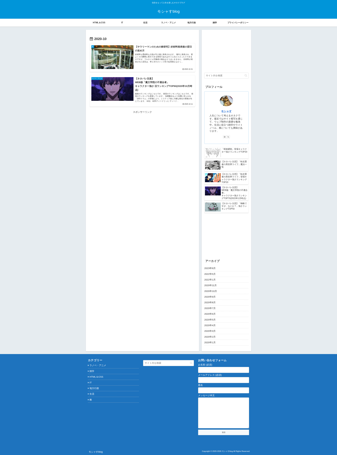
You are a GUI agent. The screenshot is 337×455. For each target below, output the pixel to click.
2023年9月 (210, 268)
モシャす (226, 111)
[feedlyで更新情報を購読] (224, 136)
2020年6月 (210, 314)
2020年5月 (210, 319)
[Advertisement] (142, 132)
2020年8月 (210, 302)
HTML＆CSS (96, 377)
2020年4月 (210, 325)
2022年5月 (210, 274)
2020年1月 (210, 342)
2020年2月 (210, 336)
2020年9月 (210, 296)
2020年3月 (210, 331)
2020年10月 (210, 291)
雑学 (92, 371)
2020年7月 (210, 308)
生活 (92, 394)
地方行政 (94, 388)
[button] (246, 75)
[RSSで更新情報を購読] (228, 136)
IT (91, 382)
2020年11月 (210, 285)
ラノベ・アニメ (98, 365)
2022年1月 (210, 279)
